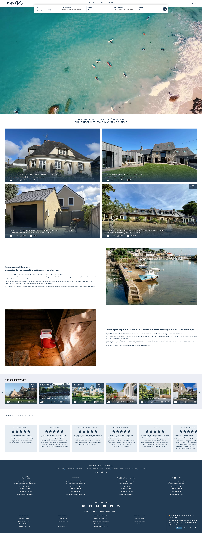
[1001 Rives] (177, 478)
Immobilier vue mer (62, 515)
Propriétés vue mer (62, 526)
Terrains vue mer (63, 523)
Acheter (92, 2)
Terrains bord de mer (24, 523)
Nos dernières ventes (15, 380)
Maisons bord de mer (24, 518)
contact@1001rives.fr (176, 494)
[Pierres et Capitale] (75, 478)
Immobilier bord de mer (24, 515)
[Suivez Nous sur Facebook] (83, 507)
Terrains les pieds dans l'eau (101, 523)
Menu (194, 3)
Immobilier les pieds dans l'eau (101, 515)
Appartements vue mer (62, 521)
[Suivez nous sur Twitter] (90, 507)
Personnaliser (194, 528)
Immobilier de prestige (139, 515)
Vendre (101, 2)
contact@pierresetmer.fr (25, 494)
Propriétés (139, 523)
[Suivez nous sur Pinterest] (118, 507)
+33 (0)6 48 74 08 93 (25, 492)
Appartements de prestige (139, 521)
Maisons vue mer (63, 518)
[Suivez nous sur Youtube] (97, 507)
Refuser (186, 528)
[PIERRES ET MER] (25, 478)
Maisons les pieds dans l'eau (101, 518)
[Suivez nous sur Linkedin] (111, 507)
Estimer (110, 2)
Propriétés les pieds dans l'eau (101, 526)
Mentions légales (105, 511)
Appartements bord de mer (24, 521)
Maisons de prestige (139, 518)
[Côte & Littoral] (126, 478)
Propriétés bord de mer (24, 526)
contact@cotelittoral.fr (126, 494)
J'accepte (179, 528)
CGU (113, 511)
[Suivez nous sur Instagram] (104, 507)
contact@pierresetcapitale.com (76, 494)
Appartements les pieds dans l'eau (101, 521)
